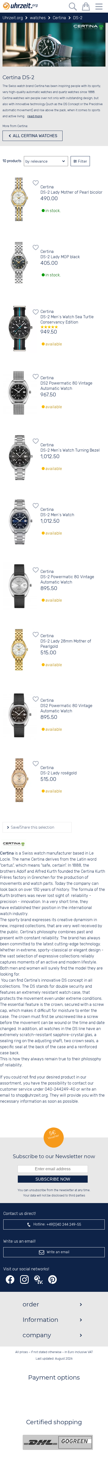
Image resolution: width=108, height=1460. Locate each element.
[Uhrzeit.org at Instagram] (24, 1279)
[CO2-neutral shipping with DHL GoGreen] (58, 1442)
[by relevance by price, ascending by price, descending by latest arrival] (46, 161)
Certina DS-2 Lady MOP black (60, 254)
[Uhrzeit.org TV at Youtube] (38, 1279)
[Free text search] (73, 7)
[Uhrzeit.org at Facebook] (10, 1279)
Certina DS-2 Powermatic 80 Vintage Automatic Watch (67, 577)
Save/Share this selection (32, 827)
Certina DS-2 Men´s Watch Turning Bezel (70, 448)
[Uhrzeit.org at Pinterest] (52, 1279)
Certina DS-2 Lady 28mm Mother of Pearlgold (65, 641)
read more (34, 116)
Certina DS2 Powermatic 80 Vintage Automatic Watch (66, 383)
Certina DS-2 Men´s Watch (57, 512)
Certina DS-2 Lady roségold (58, 770)
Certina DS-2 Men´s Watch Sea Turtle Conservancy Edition (67, 317)
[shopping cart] (86, 7)
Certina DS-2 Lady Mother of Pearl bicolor (71, 190)
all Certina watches (34, 135)
